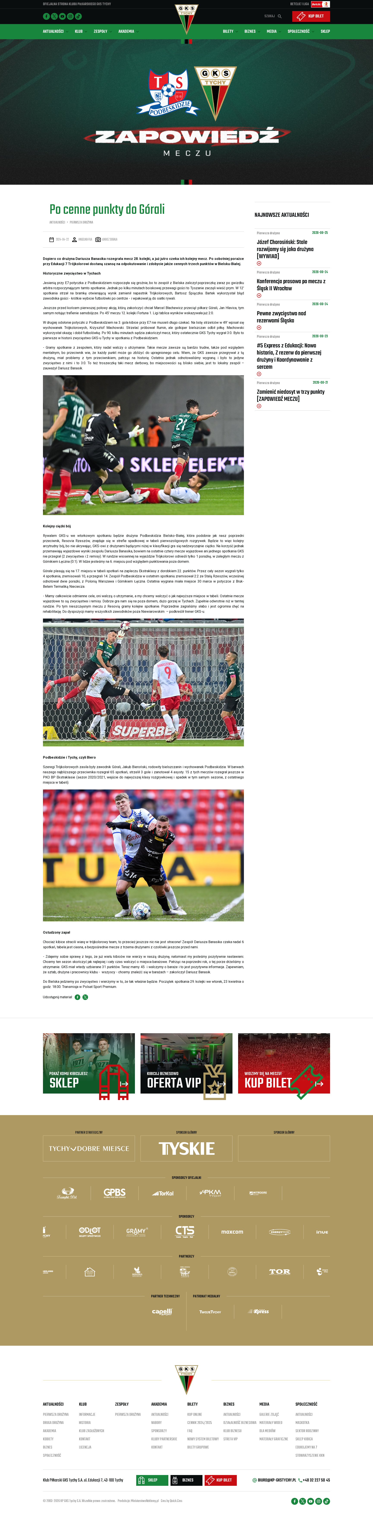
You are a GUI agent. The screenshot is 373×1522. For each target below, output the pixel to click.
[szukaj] (280, 16)
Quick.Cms (176, 1501)
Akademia (49, 1431)
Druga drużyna (53, 1423)
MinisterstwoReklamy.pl (145, 1501)
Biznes (47, 1447)
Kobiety (48, 1439)
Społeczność (52, 1456)
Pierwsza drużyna (268, 233)
